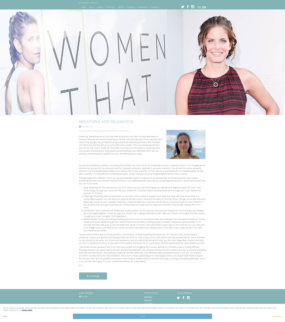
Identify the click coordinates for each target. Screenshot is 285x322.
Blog (91, 7)
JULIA (99, 7)
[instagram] (192, 6)
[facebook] (187, 6)
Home (83, 7)
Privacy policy (27, 310)
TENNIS (131, 7)
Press (83, 296)
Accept (142, 316)
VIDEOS (121, 7)
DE (199, 7)
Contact (155, 7)
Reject (5, 316)
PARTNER (142, 7)
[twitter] (181, 6)
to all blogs (93, 276)
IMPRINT (148, 297)
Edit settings (277, 316)
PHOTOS (110, 7)
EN (204, 7)
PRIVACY (148, 300)
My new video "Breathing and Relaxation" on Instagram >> (105, 130)
